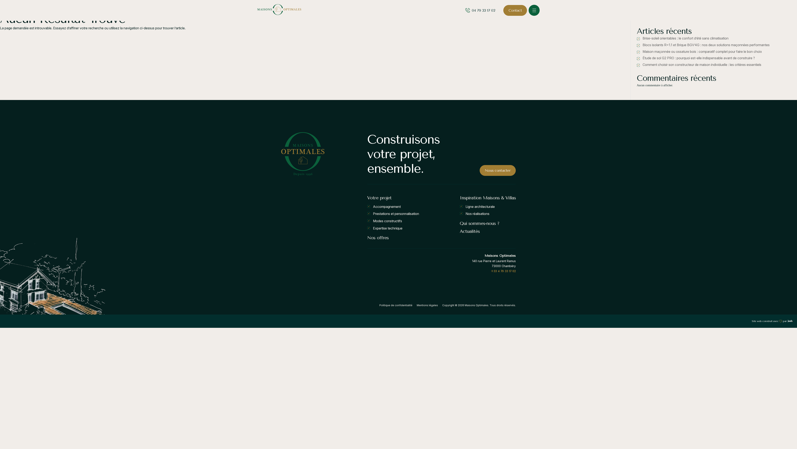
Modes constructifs (387, 221)
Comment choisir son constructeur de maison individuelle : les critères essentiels (702, 65)
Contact (515, 10)
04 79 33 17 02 (483, 10)
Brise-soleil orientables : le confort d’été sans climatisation (686, 38)
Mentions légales (427, 305)
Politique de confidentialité (395, 305)
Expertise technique (387, 228)
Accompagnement (387, 206)
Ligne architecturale (480, 206)
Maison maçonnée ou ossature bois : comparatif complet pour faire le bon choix (702, 51)
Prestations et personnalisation (396, 214)
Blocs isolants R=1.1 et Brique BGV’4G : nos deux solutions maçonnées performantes (706, 45)
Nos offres (378, 238)
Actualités (470, 231)
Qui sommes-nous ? (479, 223)
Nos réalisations (477, 214)
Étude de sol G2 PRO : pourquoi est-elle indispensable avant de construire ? (699, 58)
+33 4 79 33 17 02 (503, 271)
